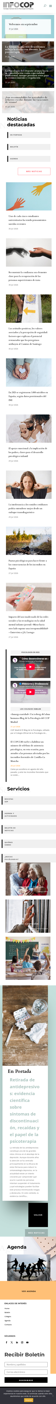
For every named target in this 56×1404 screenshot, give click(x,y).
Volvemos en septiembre (23, 24)
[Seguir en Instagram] (22, 1342)
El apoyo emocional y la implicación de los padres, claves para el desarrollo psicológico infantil (28, 452)
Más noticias (34, 171)
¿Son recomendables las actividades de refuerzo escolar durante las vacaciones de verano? (26, 100)
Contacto (8, 1324)
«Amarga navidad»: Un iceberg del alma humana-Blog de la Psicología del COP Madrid (30, 718)
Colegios (8, 1316)
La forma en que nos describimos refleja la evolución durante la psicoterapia (25, 49)
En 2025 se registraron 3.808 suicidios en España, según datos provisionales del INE (28, 396)
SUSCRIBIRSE (26, 1380)
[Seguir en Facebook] (6, 1342)
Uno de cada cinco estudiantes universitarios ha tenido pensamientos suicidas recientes (27, 220)
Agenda (7, 1320)
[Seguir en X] (12, 1342)
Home (7, 1308)
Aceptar (28, 1400)
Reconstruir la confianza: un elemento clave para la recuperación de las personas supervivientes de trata (28, 276)
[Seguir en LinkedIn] (17, 1342)
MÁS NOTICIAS (36, 1233)
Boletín (7, 1312)
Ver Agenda (29, 1291)
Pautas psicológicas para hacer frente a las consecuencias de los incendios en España (28, 564)
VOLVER (38, 1215)
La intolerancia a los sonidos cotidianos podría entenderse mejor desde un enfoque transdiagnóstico (28, 508)
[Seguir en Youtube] (27, 1342)
